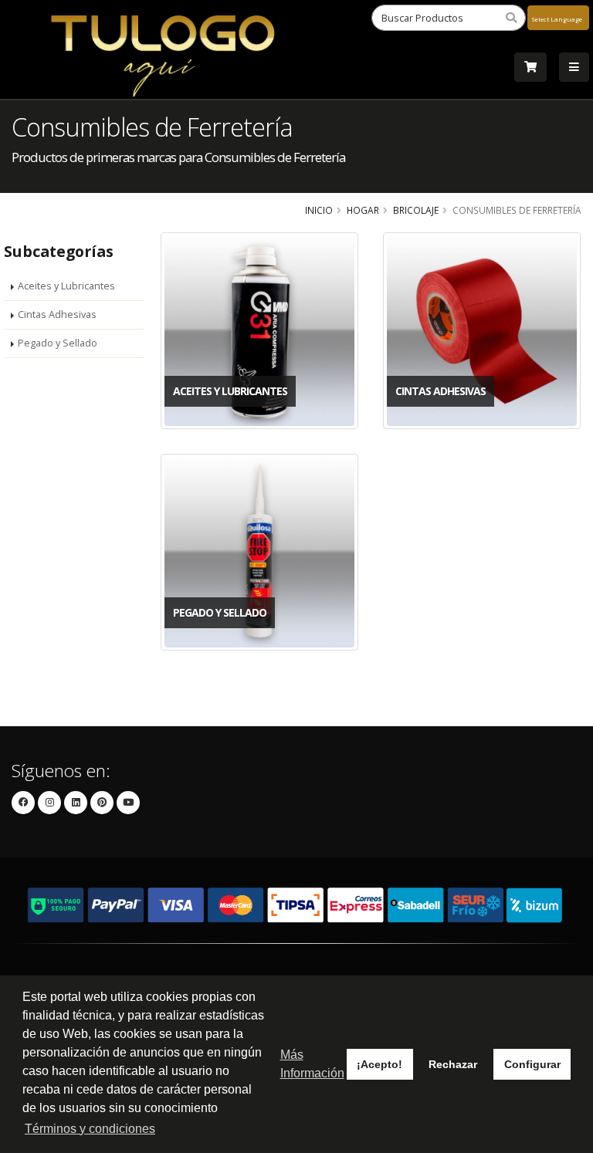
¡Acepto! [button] (379, 1064)
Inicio (319, 210)
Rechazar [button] (453, 1064)
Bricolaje (416, 210)
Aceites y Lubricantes (66, 285)
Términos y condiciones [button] (90, 1128)
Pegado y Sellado (57, 343)
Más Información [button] (312, 1064)
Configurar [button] (532, 1064)
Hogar (363, 210)
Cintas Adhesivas (57, 314)
